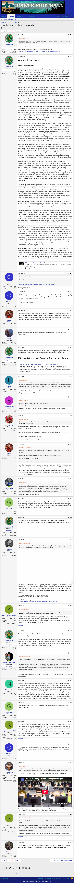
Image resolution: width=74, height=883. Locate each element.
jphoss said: (22, 380)
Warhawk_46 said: (24, 447)
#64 (71, 517)
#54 (71, 292)
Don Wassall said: (24, 277)
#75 (71, 842)
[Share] (68, 35)
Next (17, 31)
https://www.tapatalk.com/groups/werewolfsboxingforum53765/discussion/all (37, 601)
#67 (71, 631)
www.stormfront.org (23, 625)
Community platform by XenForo (37, 881)
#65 (71, 539)
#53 (71, 273)
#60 (71, 415)
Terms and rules (48, 878)
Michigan (14, 555)
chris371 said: (22, 38)
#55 (71, 310)
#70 (71, 702)
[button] (25, 16)
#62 (71, 478)
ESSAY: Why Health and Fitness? (35, 263)
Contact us (40, 878)
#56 (71, 329)
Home (4, 16)
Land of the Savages (11, 623)
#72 (71, 744)
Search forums (12, 19)
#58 (71, 376)
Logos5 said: (22, 400)
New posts (4, 19)
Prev (4, 31)
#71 (71, 721)
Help (64, 878)
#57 (71, 347)
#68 (71, 653)
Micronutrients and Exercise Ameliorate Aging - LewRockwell (39, 364)
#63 (71, 499)
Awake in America (7, 28)
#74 (71, 814)
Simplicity (5, 878)
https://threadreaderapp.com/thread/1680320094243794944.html (39, 51)
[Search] (71, 16)
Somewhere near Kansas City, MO (10, 781)
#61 (71, 444)
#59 (71, 397)
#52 (71, 57)
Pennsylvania (13, 52)
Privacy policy (58, 878)
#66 (71, 605)
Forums (11, 16)
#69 (71, 680)
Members (31, 16)
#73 (71, 762)
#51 (71, 34)
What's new (20, 16)
